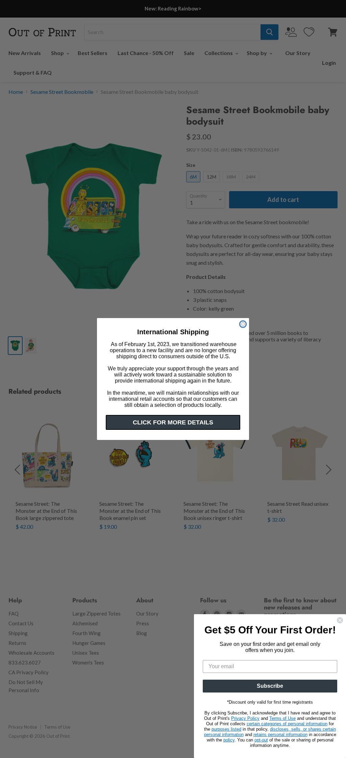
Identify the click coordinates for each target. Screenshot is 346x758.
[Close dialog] (243, 324)
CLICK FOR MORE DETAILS (173, 422)
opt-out (261, 739)
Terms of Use (282, 718)
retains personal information (280, 734)
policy (228, 739)
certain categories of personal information (287, 723)
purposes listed (226, 729)
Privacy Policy (245, 718)
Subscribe (270, 686)
